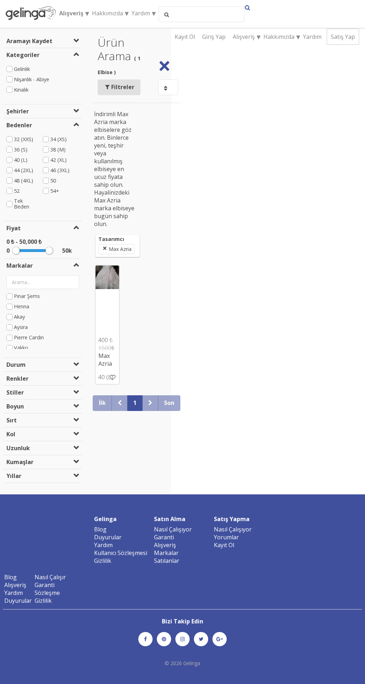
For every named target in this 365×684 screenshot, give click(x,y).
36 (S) (20, 149)
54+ (54, 191)
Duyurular (108, 537)
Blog (100, 529)
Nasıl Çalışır (50, 577)
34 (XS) (58, 139)
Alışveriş (165, 545)
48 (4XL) (23, 181)
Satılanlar (166, 561)
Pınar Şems (27, 296)
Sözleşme (47, 593)
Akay (19, 317)
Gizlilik (102, 561)
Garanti (164, 537)
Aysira (21, 327)
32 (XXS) (23, 139)
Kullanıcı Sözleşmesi (120, 553)
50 (53, 181)
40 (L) (20, 160)
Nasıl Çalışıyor (173, 529)
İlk (102, 403)
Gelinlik (22, 69)
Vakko (21, 348)
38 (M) (58, 149)
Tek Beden (21, 204)
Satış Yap (343, 37)
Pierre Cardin (29, 338)
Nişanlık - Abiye (31, 79)
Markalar (166, 553)
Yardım (312, 37)
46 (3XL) (60, 170)
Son (169, 403)
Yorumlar (226, 537)
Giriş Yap (214, 37)
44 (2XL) (23, 170)
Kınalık (21, 90)
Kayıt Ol (185, 37)
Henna (21, 307)
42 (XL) (58, 160)
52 (17, 191)
